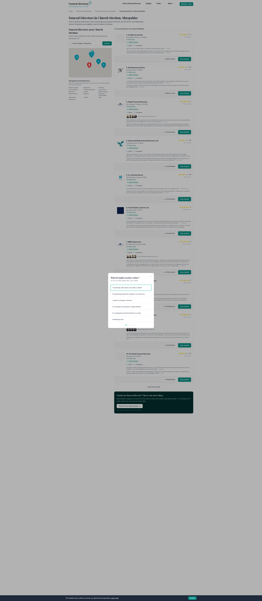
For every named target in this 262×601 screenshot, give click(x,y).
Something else (118, 319)
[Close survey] (151, 276)
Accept (192, 598)
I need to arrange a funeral (122, 300)
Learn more (115, 598)
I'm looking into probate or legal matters (126, 307)
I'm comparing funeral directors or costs (126, 313)
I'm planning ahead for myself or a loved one (128, 294)
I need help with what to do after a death (127, 288)
